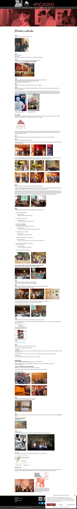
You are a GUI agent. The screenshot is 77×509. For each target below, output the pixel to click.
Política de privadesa (62, 507)
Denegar (60, 504)
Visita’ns (49, 7)
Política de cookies (55, 507)
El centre (19, 7)
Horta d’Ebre (31, 7)
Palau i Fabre (36, 7)
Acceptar (51, 504)
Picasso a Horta (25, 7)
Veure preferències (70, 504)
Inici (16, 7)
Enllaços (45, 7)
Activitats (41, 7)
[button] (74, 495)
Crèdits (16, 501)
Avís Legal (67, 507)
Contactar (17, 497)
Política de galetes (18, 500)
